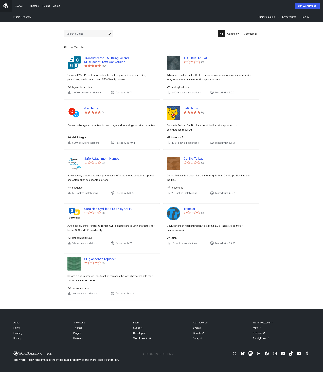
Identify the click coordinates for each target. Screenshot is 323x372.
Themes (77, 327)
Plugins (77, 333)
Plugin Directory (22, 16)
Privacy (17, 338)
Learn (136, 322)
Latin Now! (191, 108)
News (16, 327)
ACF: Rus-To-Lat (195, 58)
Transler (189, 209)
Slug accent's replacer (100, 259)
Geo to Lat (91, 108)
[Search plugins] (109, 33)
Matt (257, 327)
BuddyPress (261, 338)
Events (197, 327)
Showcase (79, 322)
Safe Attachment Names (101, 158)
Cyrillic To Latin (194, 158)
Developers (139, 333)
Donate (198, 333)
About (16, 322)
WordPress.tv (142, 338)
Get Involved (200, 322)
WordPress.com (263, 322)
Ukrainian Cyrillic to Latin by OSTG (108, 209)
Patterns (78, 338)
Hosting (17, 333)
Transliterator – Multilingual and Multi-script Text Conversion (106, 60)
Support (137, 327)
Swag (197, 338)
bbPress (259, 333)
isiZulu (49, 354)
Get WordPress (307, 5)
